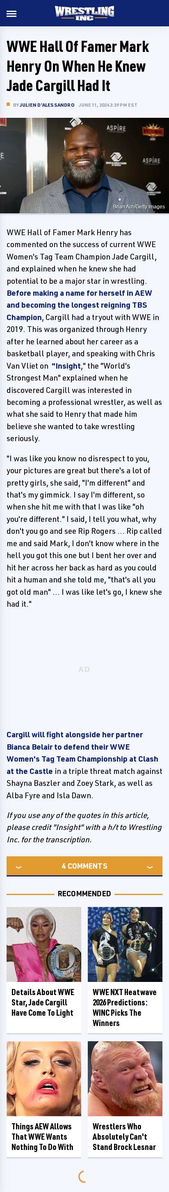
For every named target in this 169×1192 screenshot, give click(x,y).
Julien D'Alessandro (47, 105)
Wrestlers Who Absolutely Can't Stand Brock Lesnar (124, 1136)
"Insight (66, 366)
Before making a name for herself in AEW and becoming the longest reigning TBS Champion (79, 305)
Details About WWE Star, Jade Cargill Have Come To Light (42, 1002)
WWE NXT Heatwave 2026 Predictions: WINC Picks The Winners (125, 1007)
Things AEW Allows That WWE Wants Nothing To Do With (42, 1136)
